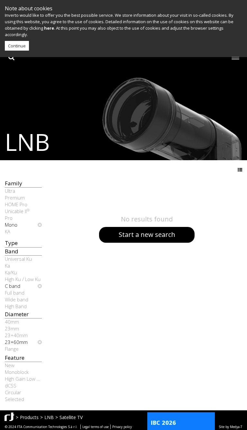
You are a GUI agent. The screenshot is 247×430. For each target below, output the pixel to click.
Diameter (17, 314)
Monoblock (17, 372)
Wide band (16, 299)
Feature (14, 357)
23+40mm (16, 335)
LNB (49, 417)
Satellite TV (71, 417)
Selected (14, 399)
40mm (12, 321)
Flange (12, 349)
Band (11, 251)
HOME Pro (16, 204)
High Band (16, 306)
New (9, 365)
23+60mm (16, 342)
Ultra (10, 191)
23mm (12, 328)
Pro (9, 218)
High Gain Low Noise (23, 379)
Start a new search (147, 234)
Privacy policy (122, 427)
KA (7, 231)
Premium (15, 197)
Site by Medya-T (230, 427)
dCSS (10, 385)
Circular (13, 392)
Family (13, 183)
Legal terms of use (95, 427)
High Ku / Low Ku (23, 279)
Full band (14, 292)
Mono (11, 224)
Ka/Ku (11, 272)
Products (29, 417)
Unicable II (17, 211)
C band (12, 286)
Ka (7, 265)
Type (11, 243)
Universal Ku (18, 259)
